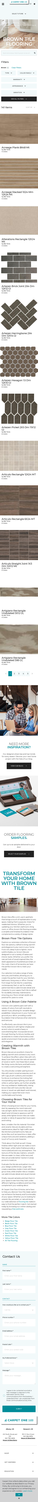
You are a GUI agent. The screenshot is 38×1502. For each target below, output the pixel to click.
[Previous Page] (6, 673)
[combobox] (17, 53)
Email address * (7, 1331)
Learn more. (27, 1491)
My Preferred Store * (9, 1358)
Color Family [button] (25, 73)
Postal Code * (7, 1344)
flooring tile (23, 1202)
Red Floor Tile (10, 1233)
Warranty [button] (17, 79)
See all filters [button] (17, 99)
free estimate (18, 1209)
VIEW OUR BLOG (17, 766)
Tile (23, 23)
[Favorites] (31, 4)
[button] (27, 4)
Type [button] (7, 73)
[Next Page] (32, 673)
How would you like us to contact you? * (16, 1305)
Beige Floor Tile (11, 1221)
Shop (6, 1453)
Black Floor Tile (11, 1224)
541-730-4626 (10, 1438)
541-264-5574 (28, 1436)
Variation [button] (17, 92)
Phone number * (8, 1317)
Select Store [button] (17, 14)
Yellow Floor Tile (11, 1238)
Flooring (16, 23)
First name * (6, 1270)
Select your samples (17, 854)
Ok (19, 1495)
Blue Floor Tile (11, 1226)
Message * (6, 1370)
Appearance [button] (17, 86)
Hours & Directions (10, 1440)
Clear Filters (16, 68)
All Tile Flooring (11, 1241)
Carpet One (5, 23)
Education (9, 1471)
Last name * (6, 1284)
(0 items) (34, 4)
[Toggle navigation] (3, 4)
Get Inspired (10, 1462)
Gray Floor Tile (11, 1228)
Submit (19, 1409)
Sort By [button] (29, 107)
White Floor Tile (11, 1236)
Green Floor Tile (11, 1231)
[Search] (35, 53)
